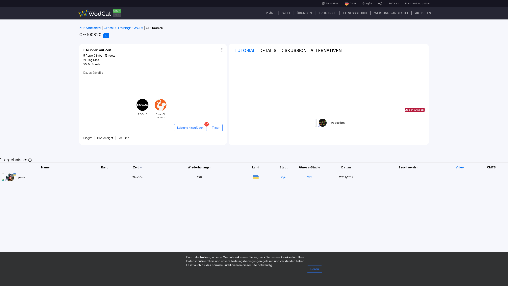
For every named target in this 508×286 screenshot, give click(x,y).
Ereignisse (327, 13)
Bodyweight (105, 138)
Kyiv (283, 177)
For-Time (123, 138)
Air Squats (94, 64)
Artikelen (423, 13)
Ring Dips (93, 60)
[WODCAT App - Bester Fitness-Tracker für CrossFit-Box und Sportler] (101, 13)
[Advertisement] (329, 87)
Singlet (87, 138)
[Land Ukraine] (256, 177)
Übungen (304, 13)
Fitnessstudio (355, 13)
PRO (117, 15)
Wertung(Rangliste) (391, 13)
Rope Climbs (94, 55)
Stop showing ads (415, 109)
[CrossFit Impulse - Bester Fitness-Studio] (160, 100)
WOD (286, 13)
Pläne (270, 13)
